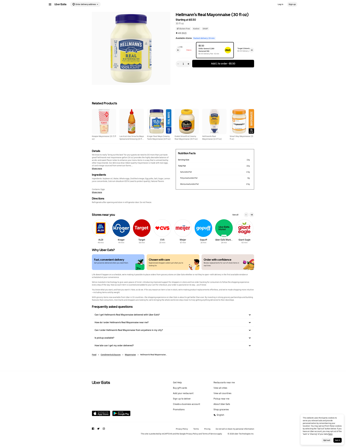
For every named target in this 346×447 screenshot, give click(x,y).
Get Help (177, 382)
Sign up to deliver (182, 398)
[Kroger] (121, 231)
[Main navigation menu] (50, 4)
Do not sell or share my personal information (235, 429)
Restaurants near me (224, 382)
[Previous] (246, 214)
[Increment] (188, 63)
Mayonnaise (130, 355)
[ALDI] (100, 231)
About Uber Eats (222, 404)
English (220, 415)
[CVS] (162, 231)
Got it (337, 440)
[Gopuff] (203, 231)
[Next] (251, 214)
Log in (280, 4)
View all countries (222, 393)
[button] (173, 315)
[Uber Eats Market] (224, 231)
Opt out (326, 440)
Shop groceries (221, 409)
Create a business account (186, 404)
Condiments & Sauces (111, 355)
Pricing (207, 429)
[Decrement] (178, 63)
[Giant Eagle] (244, 231)
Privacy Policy (182, 429)
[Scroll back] (178, 50)
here (330, 434)
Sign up (292, 4)
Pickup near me (221, 398)
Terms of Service (209, 434)
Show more (97, 168)
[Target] (141, 231)
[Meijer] (183, 231)
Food (94, 355)
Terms (196, 429)
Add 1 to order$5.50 (223, 63)
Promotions (179, 409)
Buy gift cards (180, 388)
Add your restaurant (183, 393)
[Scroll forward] (251, 50)
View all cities (220, 388)
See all (235, 215)
